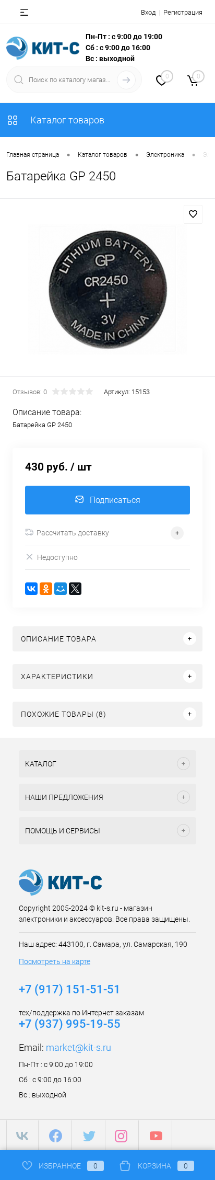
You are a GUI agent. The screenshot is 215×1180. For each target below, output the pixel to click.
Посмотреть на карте (54, 961)
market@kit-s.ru (78, 1047)
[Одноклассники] (46, 588)
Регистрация (182, 12)
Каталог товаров (66, 119)
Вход (148, 12)
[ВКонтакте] (31, 588)
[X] (75, 588)
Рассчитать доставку (73, 533)
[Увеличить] (107, 289)
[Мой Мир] (60, 588)
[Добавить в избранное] (193, 214)
